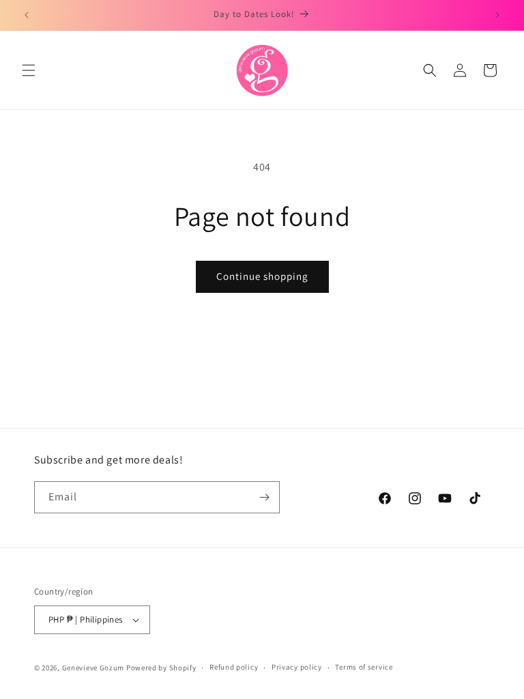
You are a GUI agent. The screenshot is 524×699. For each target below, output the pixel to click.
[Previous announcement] (27, 15)
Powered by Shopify (161, 667)
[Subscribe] (264, 497)
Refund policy (233, 667)
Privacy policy (297, 667)
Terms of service (363, 667)
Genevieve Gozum (93, 667)
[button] (29, 70)
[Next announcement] (497, 15)
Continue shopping (262, 276)
